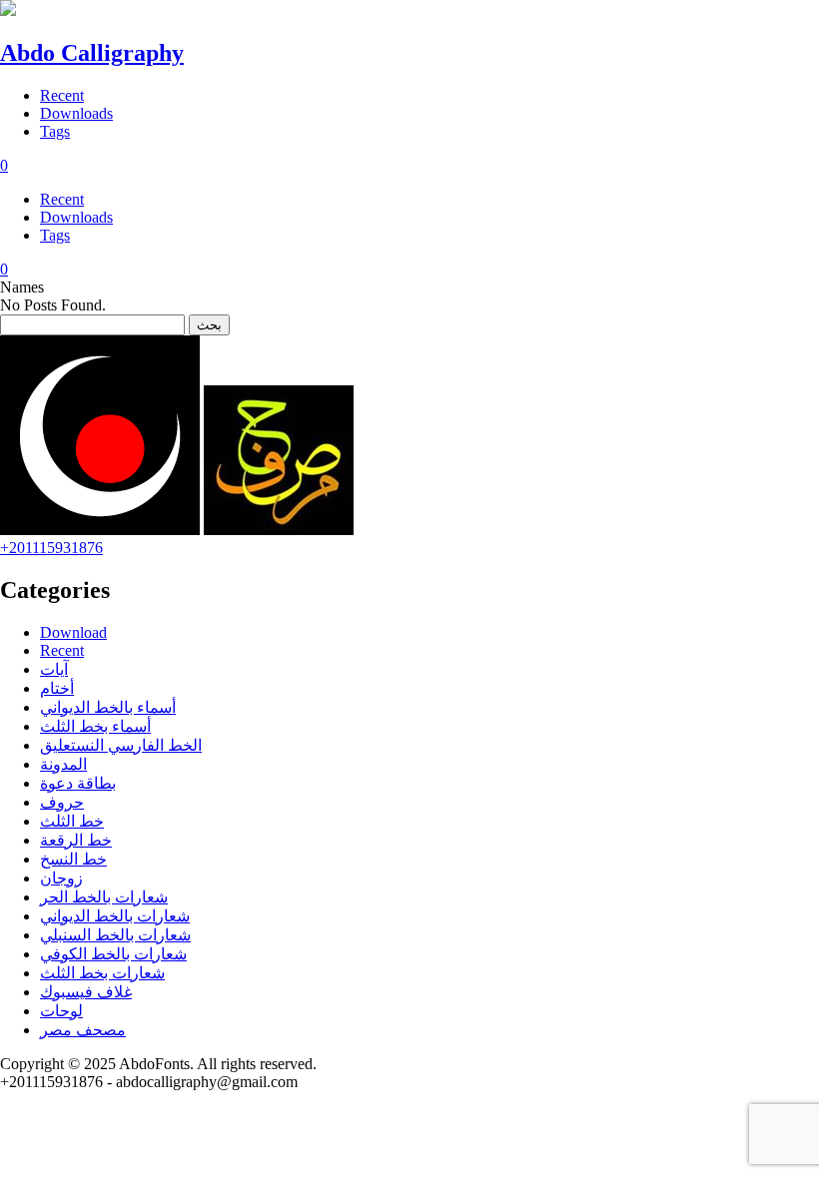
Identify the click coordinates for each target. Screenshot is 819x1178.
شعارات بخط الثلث (102, 972)
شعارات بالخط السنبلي (115, 934)
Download (73, 632)
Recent (62, 95)
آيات (54, 669)
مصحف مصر (83, 1029)
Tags (55, 131)
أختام (57, 688)
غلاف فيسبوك (86, 991)
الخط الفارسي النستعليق (121, 745)
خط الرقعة (76, 840)
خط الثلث (72, 821)
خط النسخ (73, 859)
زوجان (61, 878)
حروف (62, 802)
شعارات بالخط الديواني (115, 915)
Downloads (76, 113)
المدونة (63, 764)
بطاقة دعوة (78, 783)
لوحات (61, 1010)
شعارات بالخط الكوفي (113, 953)
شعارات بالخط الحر (104, 896)
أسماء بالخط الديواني (108, 707)
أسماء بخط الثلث (95, 726)
